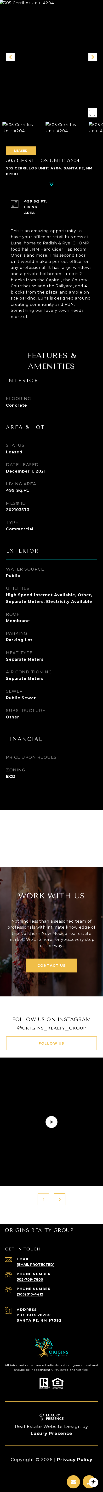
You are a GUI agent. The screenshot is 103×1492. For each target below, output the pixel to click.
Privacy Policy (74, 1459)
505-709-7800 (30, 1279)
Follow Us (51, 1043)
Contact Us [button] (51, 965)
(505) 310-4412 (30, 1294)
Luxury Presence (51, 1433)
